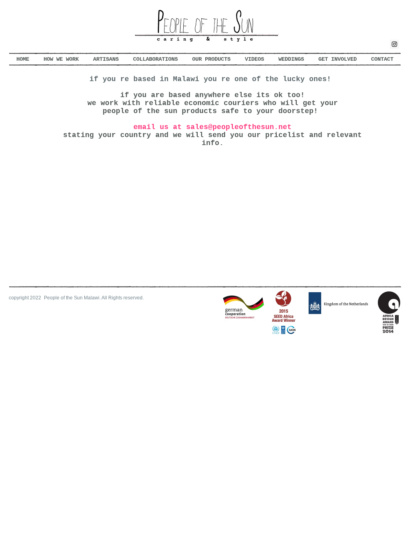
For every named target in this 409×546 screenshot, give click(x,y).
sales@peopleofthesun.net (239, 127)
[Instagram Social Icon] (394, 44)
